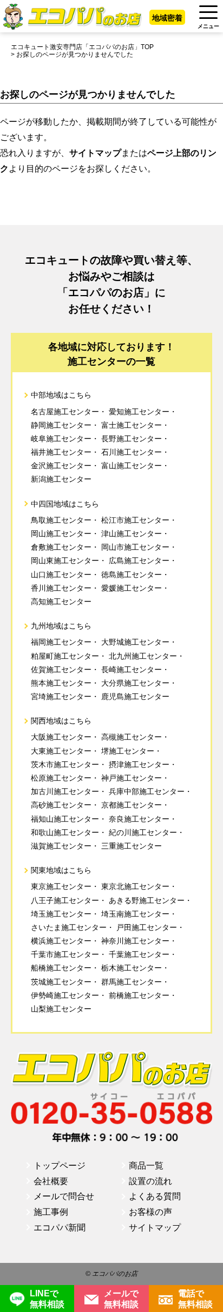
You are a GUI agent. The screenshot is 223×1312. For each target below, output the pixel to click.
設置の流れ (150, 1181)
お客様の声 (150, 1212)
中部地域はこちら (61, 395)
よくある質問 (155, 1196)
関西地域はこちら (61, 720)
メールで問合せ (64, 1196)
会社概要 (51, 1181)
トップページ (60, 1165)
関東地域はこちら (61, 870)
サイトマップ (155, 1227)
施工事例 (51, 1212)
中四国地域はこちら (65, 504)
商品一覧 (146, 1165)
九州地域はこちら (61, 625)
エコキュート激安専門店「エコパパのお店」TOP (82, 47)
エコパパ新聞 (60, 1227)
